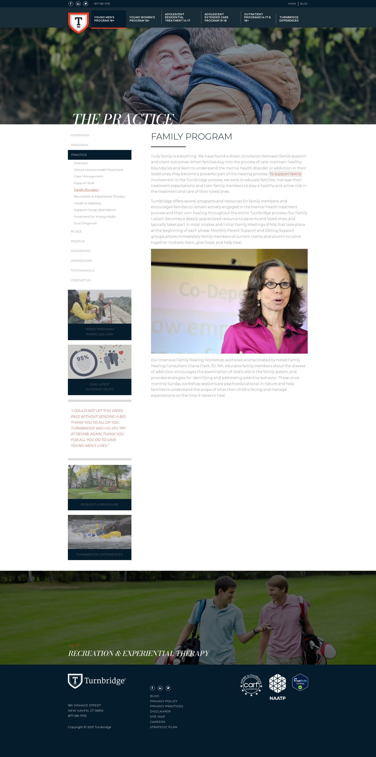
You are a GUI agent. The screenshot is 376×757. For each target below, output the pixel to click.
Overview (80, 135)
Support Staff (84, 183)
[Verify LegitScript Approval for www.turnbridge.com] (300, 690)
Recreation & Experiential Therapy (99, 196)
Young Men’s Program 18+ (104, 19)
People (78, 241)
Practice (79, 155)
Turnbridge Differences (289, 19)
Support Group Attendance (95, 210)
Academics (81, 251)
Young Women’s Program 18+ (142, 19)
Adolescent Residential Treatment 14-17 (177, 17)
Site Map (157, 717)
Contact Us (81, 280)
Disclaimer (160, 711)
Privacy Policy (163, 701)
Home (292, 3)
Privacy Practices (166, 706)
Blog (304, 3)
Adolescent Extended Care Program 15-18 (216, 17)
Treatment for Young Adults (95, 216)
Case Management (88, 176)
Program (79, 145)
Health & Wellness (87, 203)
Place (76, 231)
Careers (157, 722)
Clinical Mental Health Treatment (98, 170)
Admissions (81, 261)
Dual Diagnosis (85, 223)
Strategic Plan (163, 727)
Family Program (86, 190)
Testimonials (83, 270)
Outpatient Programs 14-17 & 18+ (257, 17)
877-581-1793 (102, 3)
